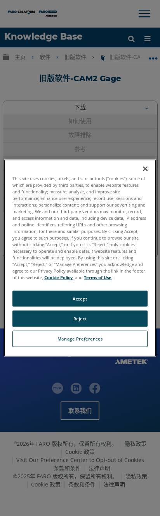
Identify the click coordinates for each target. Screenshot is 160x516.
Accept (80, 298)
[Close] (145, 168)
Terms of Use (97, 277)
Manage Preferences (80, 339)
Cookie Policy (58, 277)
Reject (80, 318)
